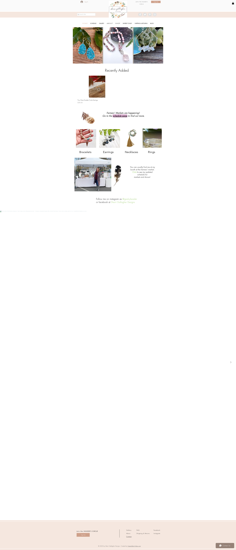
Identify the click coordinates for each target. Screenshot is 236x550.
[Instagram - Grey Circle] (155, 14)
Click (134, 172)
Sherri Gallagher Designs (123, 202)
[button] (118, 45)
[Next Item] (230, 362)
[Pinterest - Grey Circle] (150, 14)
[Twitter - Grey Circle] (145, 14)
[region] (86, 138)
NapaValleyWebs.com (134, 546)
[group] (117, 90)
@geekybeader (129, 199)
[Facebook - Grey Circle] (140, 14)
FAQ (138, 530)
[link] (233, 3)
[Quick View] (97, 87)
